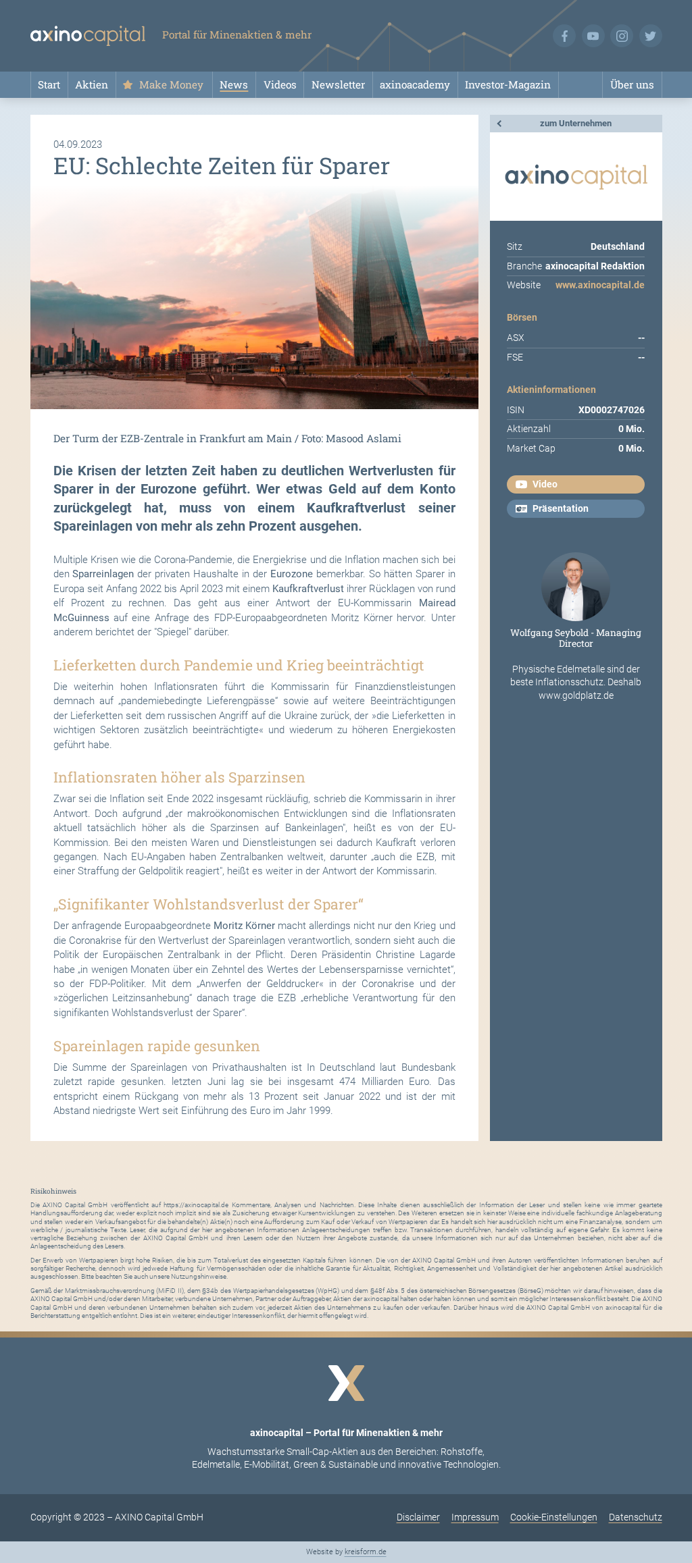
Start (49, 84)
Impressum (475, 1517)
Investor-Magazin (508, 84)
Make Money (171, 84)
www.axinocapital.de (600, 285)
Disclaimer (418, 1517)
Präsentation (561, 508)
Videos (280, 84)
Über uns (632, 84)
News (234, 84)
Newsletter (338, 84)
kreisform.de (366, 1551)
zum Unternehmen (576, 123)
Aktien (91, 84)
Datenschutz (635, 1517)
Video (545, 484)
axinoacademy (415, 84)
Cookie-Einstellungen (553, 1517)
